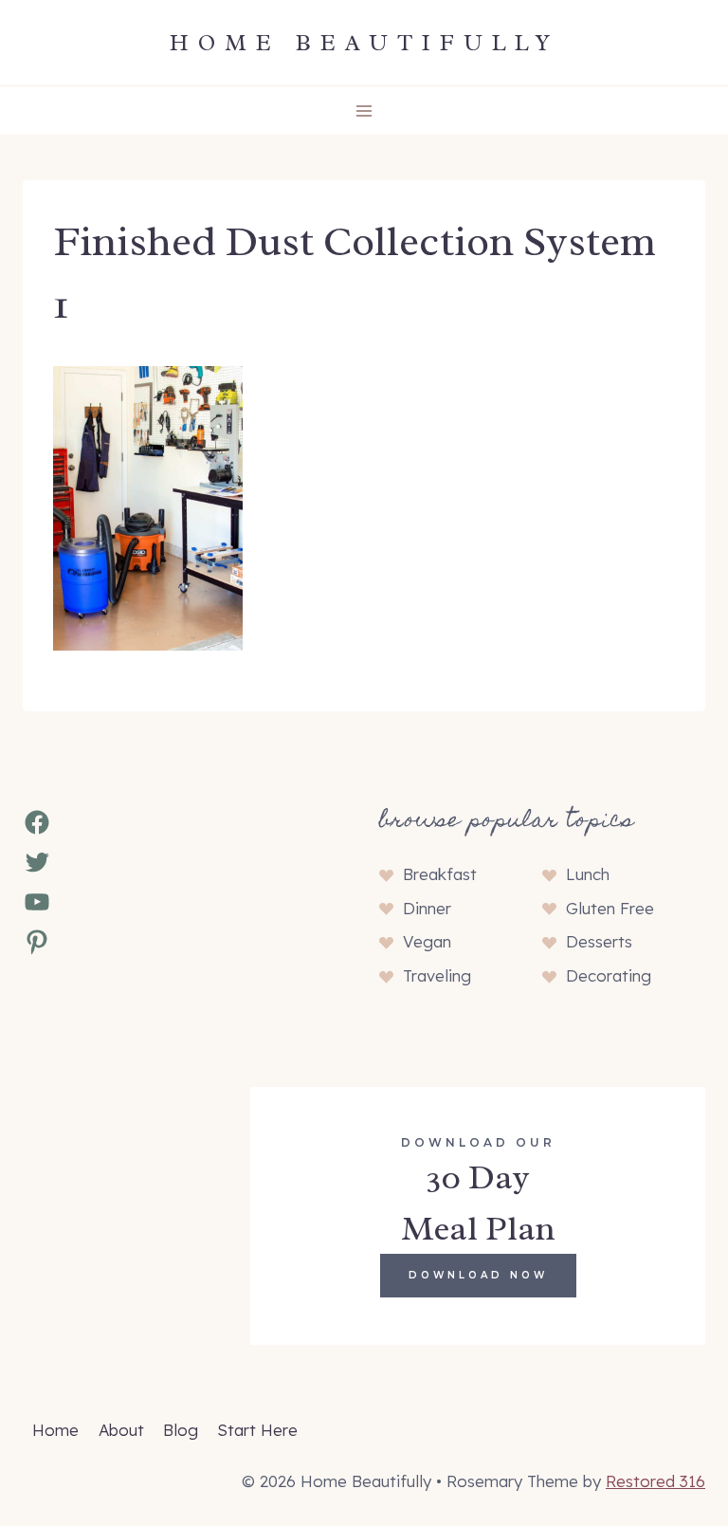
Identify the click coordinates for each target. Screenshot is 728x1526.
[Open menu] (364, 110)
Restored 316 (655, 1481)
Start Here (257, 1430)
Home (55, 1430)
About (121, 1430)
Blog (180, 1430)
